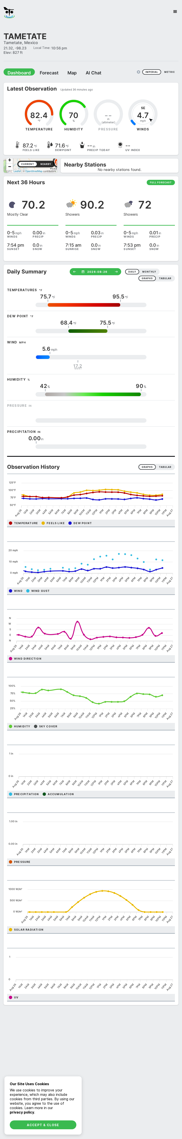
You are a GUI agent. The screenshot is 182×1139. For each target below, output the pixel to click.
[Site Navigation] (175, 11)
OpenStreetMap (33, 170)
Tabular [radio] (165, 466)
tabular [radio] (165, 278)
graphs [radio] (147, 278)
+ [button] (9, 160)
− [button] (9, 166)
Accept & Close (43, 1125)
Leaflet (17, 170)
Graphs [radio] (147, 466)
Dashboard (17, 72)
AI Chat (83, 72)
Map (63, 72)
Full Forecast (161, 182)
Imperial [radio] (151, 71)
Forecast (43, 72)
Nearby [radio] (45, 164)
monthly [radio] (149, 271)
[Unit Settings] (138, 72)
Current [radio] (27, 164)
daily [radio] (132, 271)
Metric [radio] (169, 71)
